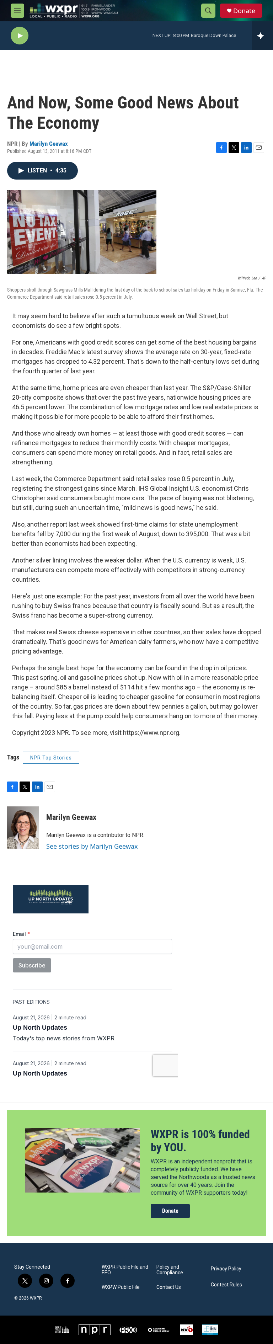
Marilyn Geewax (49, 143)
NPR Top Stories (51, 758)
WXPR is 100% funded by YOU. (200, 1140)
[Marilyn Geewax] (23, 827)
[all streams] (262, 35)
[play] (19, 36)
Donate (244, 11)
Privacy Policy (226, 1268)
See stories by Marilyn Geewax (92, 846)
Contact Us (168, 1287)
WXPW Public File (121, 1287)
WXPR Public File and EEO (125, 1269)
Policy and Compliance (169, 1269)
